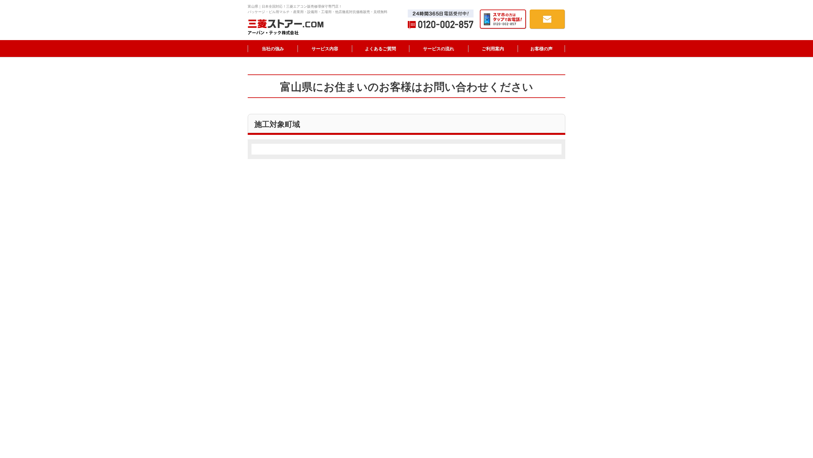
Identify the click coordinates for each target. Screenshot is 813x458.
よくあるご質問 (380, 48)
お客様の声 (541, 48)
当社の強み (273, 48)
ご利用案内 (493, 48)
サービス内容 (325, 48)
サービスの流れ (438, 48)
